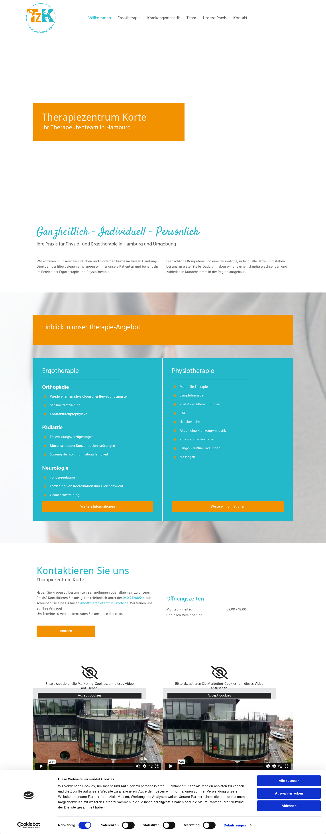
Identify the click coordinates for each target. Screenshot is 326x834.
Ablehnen (289, 806)
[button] (97, 506)
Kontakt (240, 18)
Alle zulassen (289, 781)
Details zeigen (235, 825)
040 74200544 (134, 598)
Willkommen (99, 18)
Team (191, 18)
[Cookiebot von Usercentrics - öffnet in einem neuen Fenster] (28, 825)
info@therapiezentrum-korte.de (104, 603)
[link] (89, 672)
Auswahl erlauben (289, 793)
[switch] (128, 825)
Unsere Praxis (215, 18)
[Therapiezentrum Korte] (40, 18)
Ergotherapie (129, 18)
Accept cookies (89, 696)
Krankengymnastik (163, 18)
